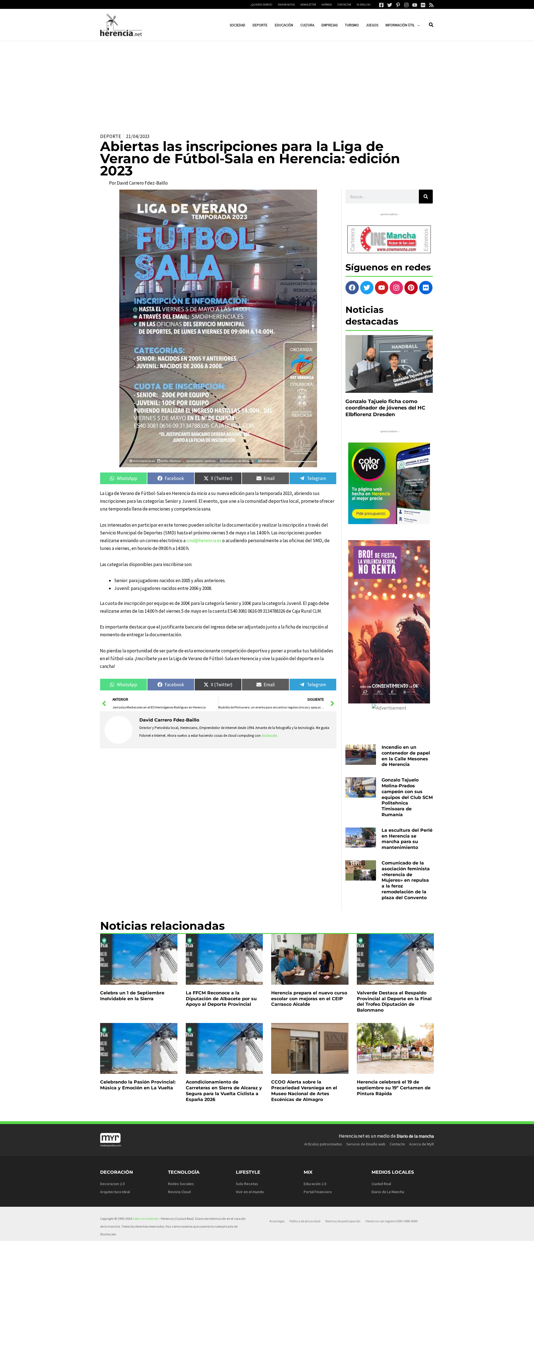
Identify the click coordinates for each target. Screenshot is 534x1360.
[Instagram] (406, 4)
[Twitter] (389, 4)
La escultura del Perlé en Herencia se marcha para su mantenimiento (407, 839)
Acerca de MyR (421, 1144)
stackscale (269, 735)
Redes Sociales (181, 1183)
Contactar (344, 4)
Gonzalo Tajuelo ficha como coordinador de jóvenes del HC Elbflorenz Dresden (385, 408)
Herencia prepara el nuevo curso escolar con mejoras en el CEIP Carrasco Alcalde (309, 998)
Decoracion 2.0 (112, 1183)
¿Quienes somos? (261, 4)
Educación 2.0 (315, 1183)
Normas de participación (342, 1221)
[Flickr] (423, 4)
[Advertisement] (267, 83)
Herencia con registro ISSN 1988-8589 (391, 1221)
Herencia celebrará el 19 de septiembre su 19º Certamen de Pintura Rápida (394, 1087)
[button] (417, 25)
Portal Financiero (318, 1191)
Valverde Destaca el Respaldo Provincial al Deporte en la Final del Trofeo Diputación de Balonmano (394, 1001)
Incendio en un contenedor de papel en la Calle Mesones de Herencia (406, 756)
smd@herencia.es (203, 540)
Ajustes (388, 1351)
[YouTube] (414, 4)
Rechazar (353, 1351)
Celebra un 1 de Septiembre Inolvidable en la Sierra (132, 995)
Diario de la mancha (415, 1136)
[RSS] (431, 4)
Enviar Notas (286, 4)
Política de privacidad (305, 1221)
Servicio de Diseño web (365, 1144)
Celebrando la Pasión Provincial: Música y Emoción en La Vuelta (137, 1084)
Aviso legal (277, 1221)
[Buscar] (426, 196)
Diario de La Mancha (388, 1191)
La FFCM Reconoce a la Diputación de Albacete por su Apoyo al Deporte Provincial (221, 998)
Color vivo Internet (145, 1218)
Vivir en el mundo (250, 1191)
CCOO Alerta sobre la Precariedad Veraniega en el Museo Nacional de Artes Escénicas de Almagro (304, 1090)
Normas (327, 4)
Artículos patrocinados (323, 1144)
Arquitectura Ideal (115, 1191)
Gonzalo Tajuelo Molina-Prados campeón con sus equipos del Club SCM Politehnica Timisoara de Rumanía (407, 797)
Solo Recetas (247, 1183)
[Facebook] (381, 4)
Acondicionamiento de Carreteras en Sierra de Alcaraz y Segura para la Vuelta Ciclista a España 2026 (224, 1090)
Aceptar (318, 1351)
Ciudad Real (381, 1183)
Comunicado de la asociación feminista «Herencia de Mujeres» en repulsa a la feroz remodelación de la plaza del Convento (406, 880)
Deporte (110, 136)
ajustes (278, 1354)
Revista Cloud (179, 1191)
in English (363, 4)
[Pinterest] (397, 4)
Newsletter (308, 4)
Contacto (397, 1144)
